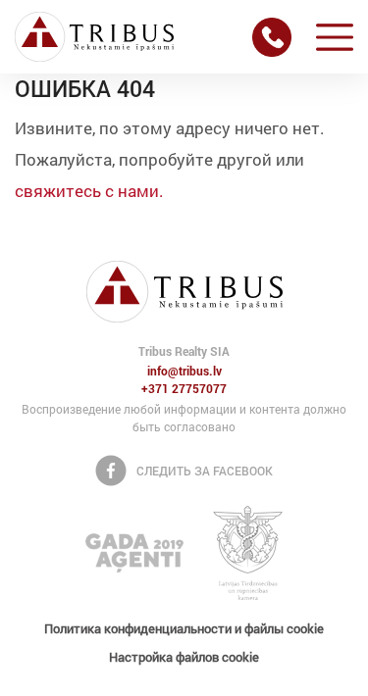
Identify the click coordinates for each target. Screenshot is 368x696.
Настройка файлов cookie (184, 657)
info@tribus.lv (184, 371)
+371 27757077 (184, 389)
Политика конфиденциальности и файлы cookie (184, 628)
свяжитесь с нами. (89, 190)
